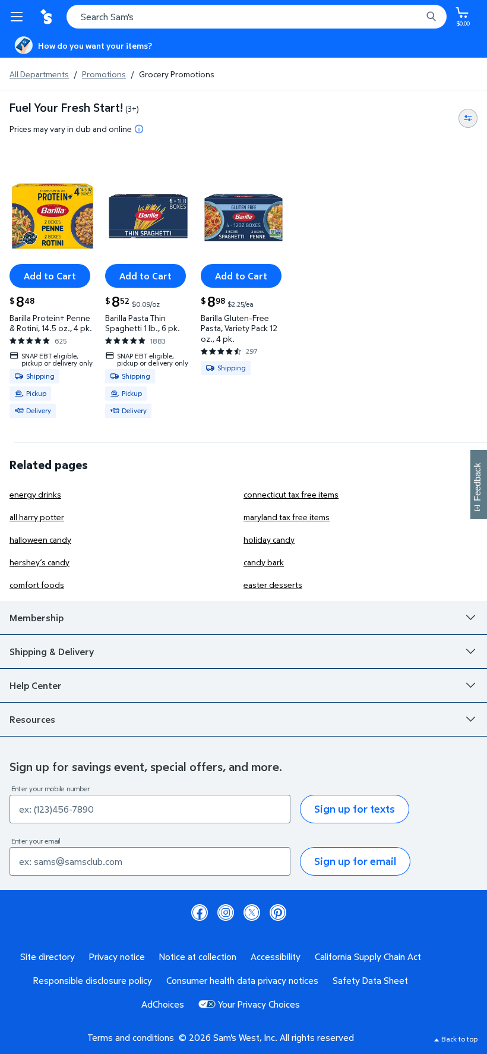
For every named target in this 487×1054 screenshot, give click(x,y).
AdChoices (162, 1004)
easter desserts (273, 584)
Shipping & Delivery (52, 651)
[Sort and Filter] (467, 118)
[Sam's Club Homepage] (47, 16)
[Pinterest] (278, 912)
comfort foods (37, 584)
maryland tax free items (287, 517)
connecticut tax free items (291, 494)
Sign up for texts (354, 808)
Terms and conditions (130, 1037)
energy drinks (35, 494)
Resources (32, 719)
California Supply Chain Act (368, 956)
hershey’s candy (39, 562)
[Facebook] (199, 912)
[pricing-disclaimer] (139, 129)
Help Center (36, 685)
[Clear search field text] (416, 17)
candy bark (264, 562)
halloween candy (40, 539)
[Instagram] (226, 912)
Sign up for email (355, 861)
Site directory (47, 956)
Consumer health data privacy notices (242, 980)
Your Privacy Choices (259, 1004)
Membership (37, 617)
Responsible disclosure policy (92, 980)
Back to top (459, 1039)
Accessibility (276, 956)
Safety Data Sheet (370, 980)
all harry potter (37, 517)
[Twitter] (252, 912)
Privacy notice (117, 956)
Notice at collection (197, 956)
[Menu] (19, 16)
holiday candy (269, 539)
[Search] (431, 16)
